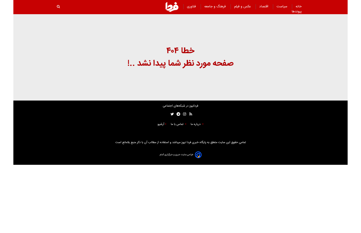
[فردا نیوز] (171, 7)
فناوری (192, 6)
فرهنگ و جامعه (215, 6)
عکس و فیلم (243, 6)
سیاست (282, 6)
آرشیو (161, 124)
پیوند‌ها (297, 11)
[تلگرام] (177, 114)
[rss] (189, 114)
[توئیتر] (171, 114)
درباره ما (196, 124)
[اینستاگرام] (183, 114)
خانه (299, 6)
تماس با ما (177, 124)
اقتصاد (264, 6)
